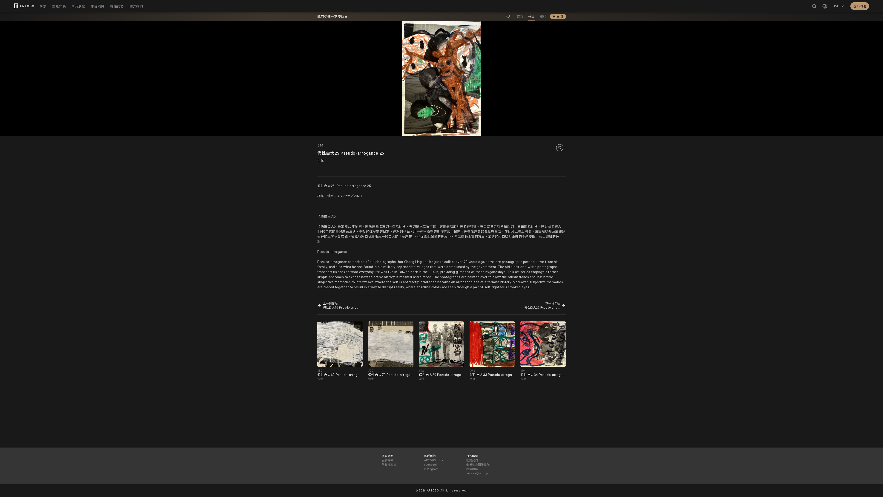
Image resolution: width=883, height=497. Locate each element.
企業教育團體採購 (478, 464)
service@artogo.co (479, 473)
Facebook (431, 464)
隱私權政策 (389, 464)
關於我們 (472, 460)
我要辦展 (472, 469)
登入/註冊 (859, 6)
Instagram (431, 469)
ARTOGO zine (433, 460)
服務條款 (387, 460)
